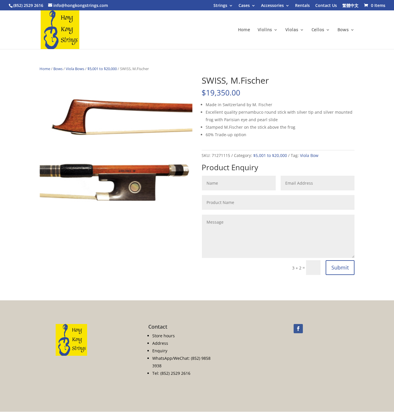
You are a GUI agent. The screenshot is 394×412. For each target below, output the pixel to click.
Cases (244, 5)
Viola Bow (309, 155)
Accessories (272, 5)
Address (160, 343)
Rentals (302, 5)
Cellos (318, 30)
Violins (265, 30)
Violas (291, 30)
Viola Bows (75, 68)
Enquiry (159, 350)
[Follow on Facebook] (298, 328)
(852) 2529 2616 (28, 5)
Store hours (163, 335)
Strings (220, 5)
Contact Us (326, 5)
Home (244, 30)
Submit (340, 267)
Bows (343, 30)
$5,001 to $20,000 (102, 68)
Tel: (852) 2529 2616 (171, 373)
